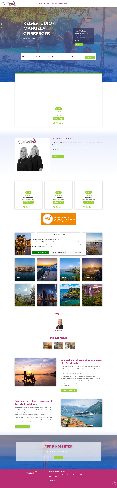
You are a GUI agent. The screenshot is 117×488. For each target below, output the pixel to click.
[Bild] (58, 324)
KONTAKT (78, 44)
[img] (55, 118)
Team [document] (58, 314)
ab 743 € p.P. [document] (58, 192)
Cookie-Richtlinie (35, 248)
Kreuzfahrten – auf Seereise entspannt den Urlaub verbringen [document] (33, 403)
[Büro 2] (58, 349)
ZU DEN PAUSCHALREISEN (69, 390)
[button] (54, 123)
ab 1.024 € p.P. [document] (88, 192)
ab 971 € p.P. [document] (28, 192)
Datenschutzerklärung (58, 474)
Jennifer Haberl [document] (58, 330)
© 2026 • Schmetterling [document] (58, 486)
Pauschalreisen (33, 53)
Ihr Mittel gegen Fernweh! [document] (29, 38)
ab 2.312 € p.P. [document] (58, 108)
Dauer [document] (64, 56)
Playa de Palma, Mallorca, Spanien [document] (28, 199)
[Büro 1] (47, 349)
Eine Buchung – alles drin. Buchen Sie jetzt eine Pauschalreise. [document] (81, 361)
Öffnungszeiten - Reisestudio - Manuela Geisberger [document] (58, 451)
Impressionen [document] (58, 337)
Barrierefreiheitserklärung (54, 476)
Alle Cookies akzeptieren (41, 252)
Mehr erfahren (58, 156)
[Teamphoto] (32, 171)
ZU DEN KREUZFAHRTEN (22, 426)
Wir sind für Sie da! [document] (80, 31)
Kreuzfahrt (60, 3)
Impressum (51, 474)
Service (70, 474)
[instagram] (2, 24)
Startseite (41, 3)
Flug (83, 54)
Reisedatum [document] (39, 56)
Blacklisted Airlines (76, 474)
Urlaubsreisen (47, 3)
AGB (81, 474)
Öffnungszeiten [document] (58, 446)
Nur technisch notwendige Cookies (58, 252)
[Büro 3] (70, 349)
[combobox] (28, 58)
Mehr (65, 3)
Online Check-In (66, 474)
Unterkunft (54, 3)
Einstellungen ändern (76, 252)
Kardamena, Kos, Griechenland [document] (58, 199)
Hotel (58, 54)
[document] (58, 114)
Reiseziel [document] (25, 56)
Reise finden (89, 57)
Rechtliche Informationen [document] (57, 471)
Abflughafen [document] (52, 56)
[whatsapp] (2, 27)
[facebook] (2, 20)
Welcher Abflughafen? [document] (54, 58)
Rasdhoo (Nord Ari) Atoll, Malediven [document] (58, 115)
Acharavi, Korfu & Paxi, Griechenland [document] (88, 199)
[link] (58, 100)
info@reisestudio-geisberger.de (84, 40)
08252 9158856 (81, 39)
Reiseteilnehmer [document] (75, 56)
